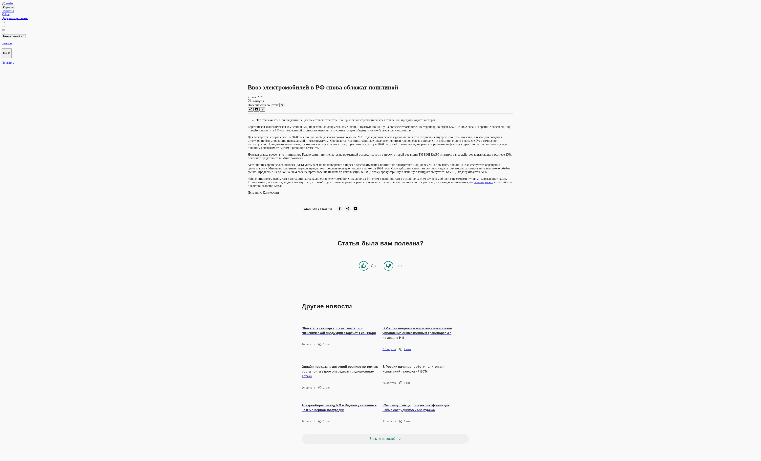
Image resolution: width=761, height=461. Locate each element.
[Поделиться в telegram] (250, 109)
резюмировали (483, 182)
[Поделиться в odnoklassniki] (262, 109)
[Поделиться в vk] (256, 109)
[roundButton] (340, 208)
